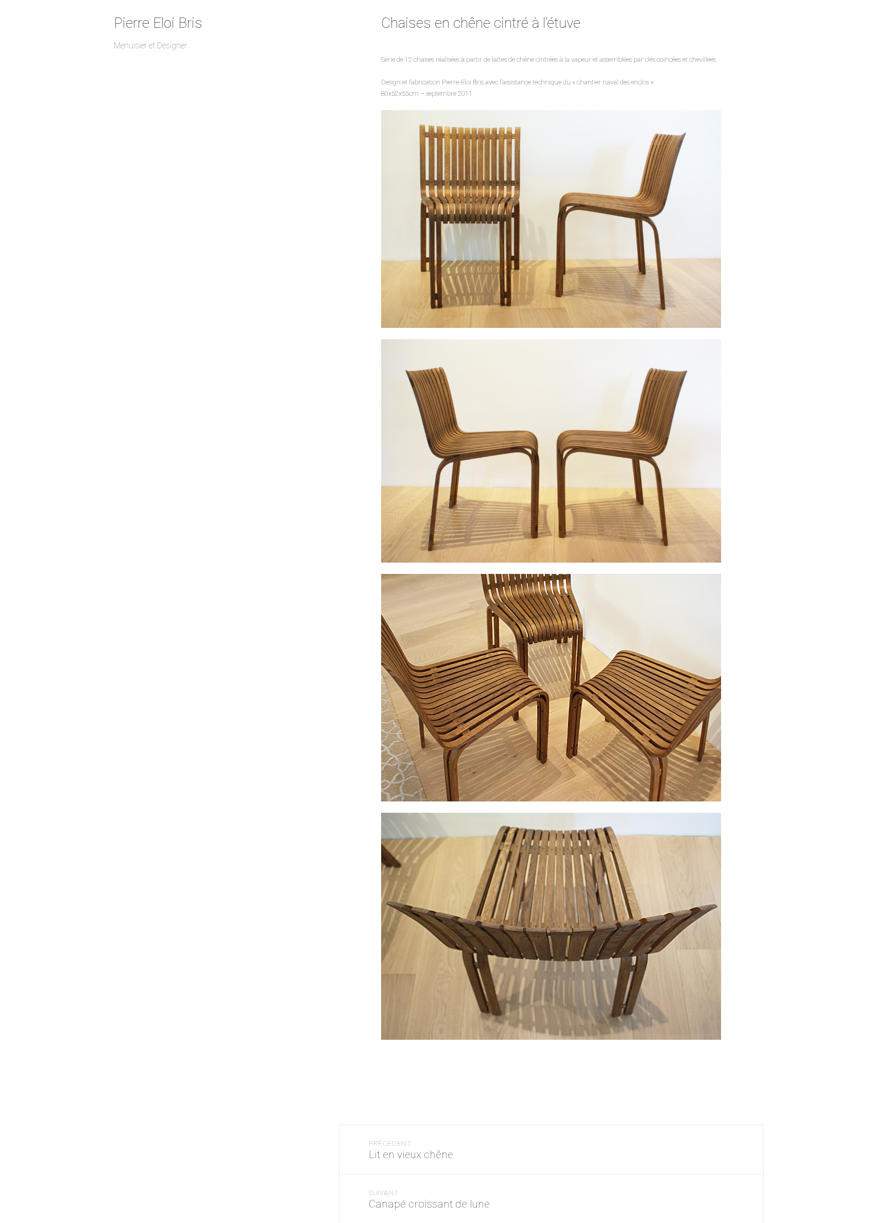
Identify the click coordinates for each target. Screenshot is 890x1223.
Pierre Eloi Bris (158, 22)
